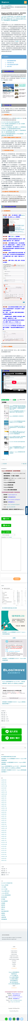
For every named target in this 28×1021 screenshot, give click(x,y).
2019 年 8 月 (3, 814)
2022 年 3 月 (3, 784)
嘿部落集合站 (14, 973)
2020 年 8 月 (3, 796)
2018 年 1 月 (3, 840)
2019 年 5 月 (3, 820)
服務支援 (3, 907)
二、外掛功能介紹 (9, 62)
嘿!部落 (16, 41)
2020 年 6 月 (3, 800)
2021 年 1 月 (3, 790)
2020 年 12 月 (4, 792)
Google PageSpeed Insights (14, 959)
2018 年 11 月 (4, 828)
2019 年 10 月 (4, 810)
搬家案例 (3, 905)
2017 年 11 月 (4, 842)
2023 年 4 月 (3, 782)
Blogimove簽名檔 (4, 885)
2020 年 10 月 (4, 794)
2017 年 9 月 (3, 846)
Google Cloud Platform (14, 957)
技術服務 (3, 903)
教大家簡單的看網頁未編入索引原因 (8, 756)
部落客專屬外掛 (7, 20)
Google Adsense (14, 954)
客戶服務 (3, 899)
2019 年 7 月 (3, 816)
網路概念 (3, 913)
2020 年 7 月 (3, 798)
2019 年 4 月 (3, 822)
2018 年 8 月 (3, 832)
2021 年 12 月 (4, 786)
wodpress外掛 (15, 19)
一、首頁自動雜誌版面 (10, 60)
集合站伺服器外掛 (14, 980)
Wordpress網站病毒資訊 (6, 895)
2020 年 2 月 (3, 806)
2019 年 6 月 (3, 818)
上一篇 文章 (4, 463)
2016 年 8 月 (3, 858)
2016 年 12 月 (4, 856)
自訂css (13, 236)
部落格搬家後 (4, 919)
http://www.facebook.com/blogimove (13, 499)
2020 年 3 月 (3, 804)
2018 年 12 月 (4, 826)
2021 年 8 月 (3, 788)
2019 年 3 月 (3, 824)
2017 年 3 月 (3, 854)
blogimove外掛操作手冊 (7, 19)
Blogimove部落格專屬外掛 (14, 972)
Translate (10, 537)
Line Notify (14, 960)
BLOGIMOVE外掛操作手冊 (7, 16)
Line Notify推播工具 (14, 975)
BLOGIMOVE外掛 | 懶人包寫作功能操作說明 (10, 122)
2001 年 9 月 (3, 860)
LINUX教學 (3, 887)
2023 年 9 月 (3, 780)
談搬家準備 (3, 917)
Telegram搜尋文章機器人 (14, 977)
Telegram (14, 962)
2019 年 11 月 (4, 808)
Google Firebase (14, 952)
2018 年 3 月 (3, 838)
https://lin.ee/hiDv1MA (11, 506)
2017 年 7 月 (3, 848)
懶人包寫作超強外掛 (14, 982)
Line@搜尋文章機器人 (14, 978)
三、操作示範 (8, 66)
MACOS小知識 (4, 889)
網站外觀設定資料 (5, 911)
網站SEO (3, 909)
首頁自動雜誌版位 (14, 20)
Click (26, 510)
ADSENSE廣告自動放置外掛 (14, 983)
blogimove (18, 17)
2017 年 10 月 (4, 844)
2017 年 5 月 (3, 850)
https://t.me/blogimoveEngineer (14, 504)
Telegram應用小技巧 (5, 891)
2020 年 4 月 (3, 802)
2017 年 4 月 (3, 852)
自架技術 (3, 915)
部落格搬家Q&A (16, 998)
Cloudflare (14, 964)
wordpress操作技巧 (17, 16)
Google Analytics (14, 950)
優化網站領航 (4, 897)
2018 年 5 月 (3, 834)
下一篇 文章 (24, 463)
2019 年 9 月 (3, 812)
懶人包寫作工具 (21, 19)
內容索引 (5, 56)
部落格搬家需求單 (11, 497)
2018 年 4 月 (3, 836)
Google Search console (14, 955)
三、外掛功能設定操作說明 (11, 64)
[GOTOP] (22, 1019)
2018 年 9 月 (3, 830)
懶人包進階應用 (4, 901)
